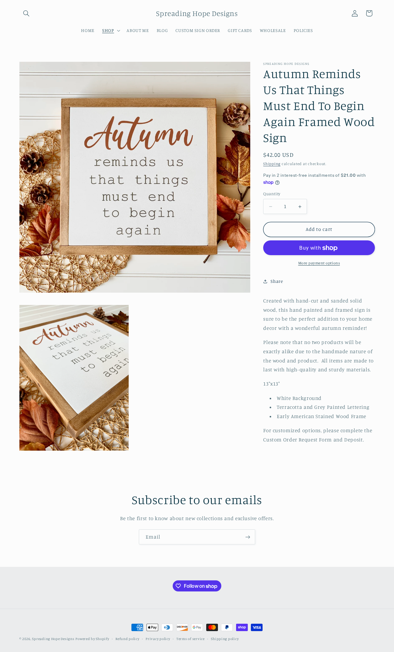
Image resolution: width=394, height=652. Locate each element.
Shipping (271, 164)
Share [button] (277, 281)
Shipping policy (225, 639)
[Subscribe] (248, 536)
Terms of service (190, 639)
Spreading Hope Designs (53, 639)
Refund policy (127, 639)
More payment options (319, 263)
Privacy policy (158, 639)
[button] (26, 13)
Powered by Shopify (92, 639)
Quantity (271, 194)
